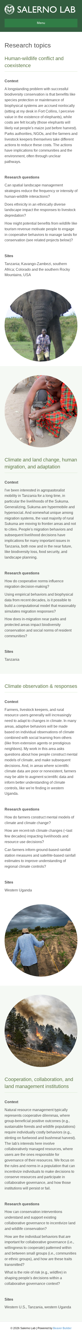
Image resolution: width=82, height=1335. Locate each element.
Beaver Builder (62, 1328)
